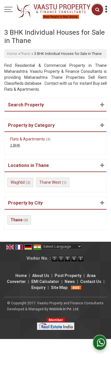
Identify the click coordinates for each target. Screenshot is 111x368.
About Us (40, 275)
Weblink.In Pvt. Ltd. (64, 309)
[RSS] (76, 287)
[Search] (97, 9)
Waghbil (18, 182)
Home (12, 53)
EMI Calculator (45, 281)
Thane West (50, 182)
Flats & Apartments (27, 139)
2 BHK (15, 145)
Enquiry (38, 287)
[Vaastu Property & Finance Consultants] (52, 11)
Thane (25, 53)
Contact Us (90, 281)
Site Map (59, 287)
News (70, 281)
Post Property (68, 275)
